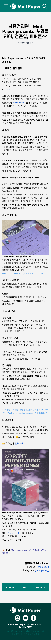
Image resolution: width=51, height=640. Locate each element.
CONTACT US (34, 624)
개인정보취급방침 (31, 634)
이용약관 (16, 634)
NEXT (39, 587)
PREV (11, 587)
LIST (25, 587)
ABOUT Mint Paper (17, 624)
